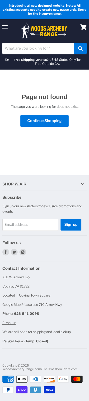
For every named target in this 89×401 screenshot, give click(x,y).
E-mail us (9, 323)
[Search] (80, 48)
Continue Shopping (44, 120)
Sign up (71, 224)
